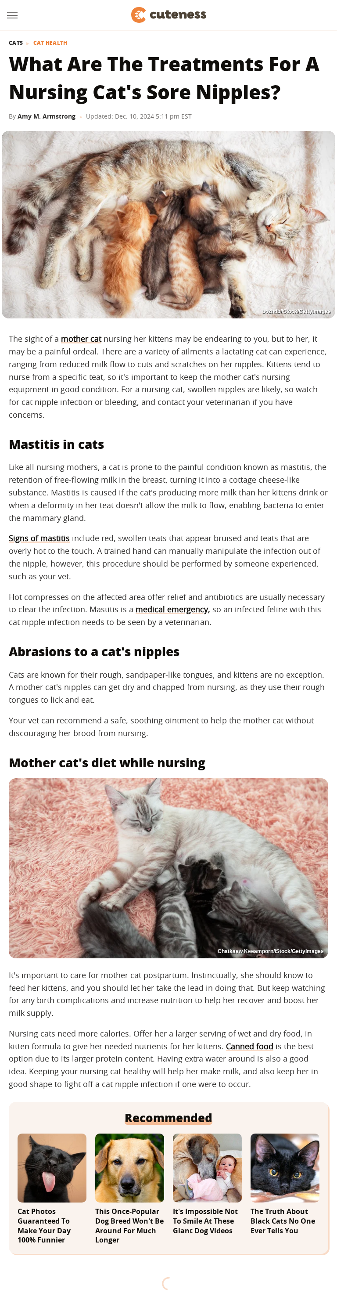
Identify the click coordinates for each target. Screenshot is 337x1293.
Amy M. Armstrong (46, 116)
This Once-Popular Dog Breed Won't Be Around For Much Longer (129, 1226)
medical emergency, (173, 609)
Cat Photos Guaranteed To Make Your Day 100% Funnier (44, 1226)
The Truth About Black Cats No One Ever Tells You (283, 1221)
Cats (16, 43)
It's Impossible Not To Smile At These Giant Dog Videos (205, 1221)
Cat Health (50, 43)
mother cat (81, 338)
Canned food (249, 1046)
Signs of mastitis (39, 538)
